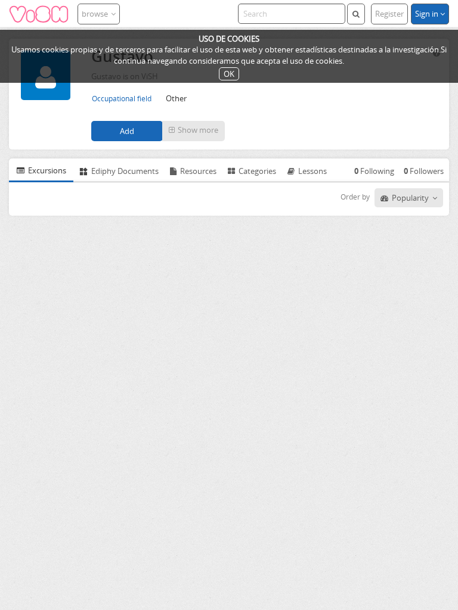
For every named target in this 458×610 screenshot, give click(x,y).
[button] (193, 131)
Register (389, 13)
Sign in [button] (427, 13)
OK (229, 74)
